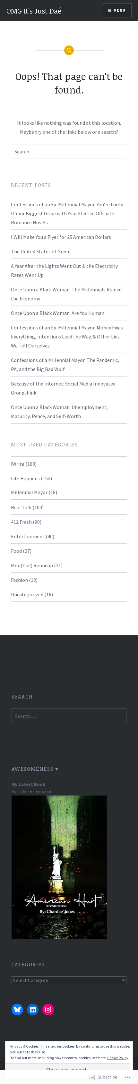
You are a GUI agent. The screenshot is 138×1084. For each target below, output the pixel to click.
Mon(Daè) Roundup (32, 565)
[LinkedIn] (33, 1009)
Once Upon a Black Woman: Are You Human (57, 313)
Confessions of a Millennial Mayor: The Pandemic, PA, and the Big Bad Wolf (65, 364)
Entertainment (28, 536)
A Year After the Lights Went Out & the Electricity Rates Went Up (64, 270)
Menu (119, 10)
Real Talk (21, 507)
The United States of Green (41, 251)
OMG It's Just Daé (33, 10)
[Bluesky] (17, 1009)
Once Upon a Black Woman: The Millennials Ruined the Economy (66, 294)
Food (16, 551)
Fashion (19, 580)
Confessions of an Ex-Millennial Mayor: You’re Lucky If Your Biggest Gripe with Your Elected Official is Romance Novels (67, 213)
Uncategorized (27, 594)
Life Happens (25, 478)
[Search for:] (69, 151)
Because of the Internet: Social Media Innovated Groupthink (63, 388)
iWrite (17, 464)
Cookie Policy (117, 1057)
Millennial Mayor (29, 492)
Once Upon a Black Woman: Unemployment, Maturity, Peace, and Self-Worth (59, 411)
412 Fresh (21, 522)
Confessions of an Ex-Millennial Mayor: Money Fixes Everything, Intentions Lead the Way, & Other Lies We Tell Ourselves (67, 336)
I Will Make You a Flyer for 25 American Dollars (61, 237)
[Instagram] (48, 1009)
